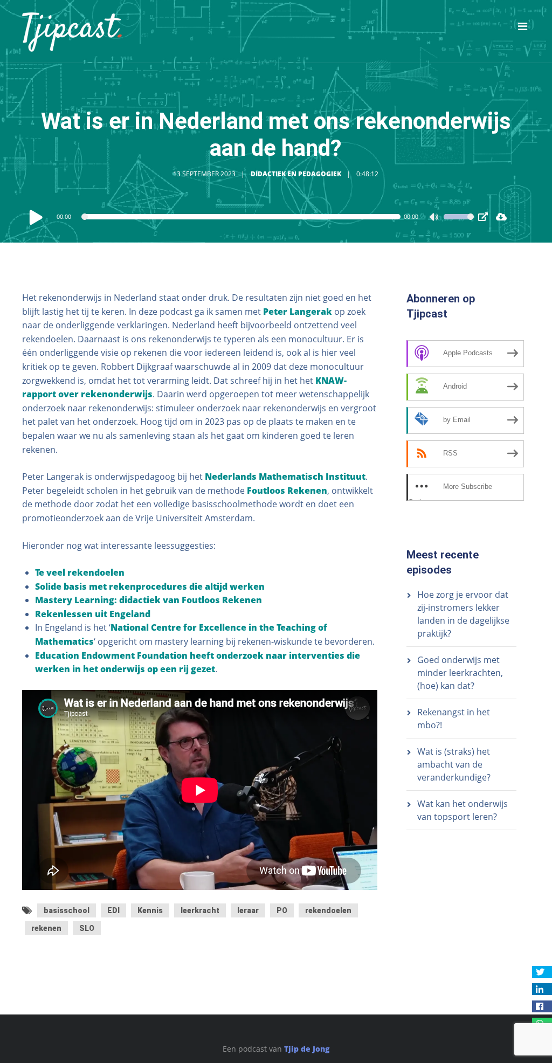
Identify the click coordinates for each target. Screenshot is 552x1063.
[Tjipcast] (72, 31)
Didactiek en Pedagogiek (296, 173)
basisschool (66, 910)
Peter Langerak (297, 311)
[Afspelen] (36, 216)
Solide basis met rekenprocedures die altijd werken (150, 586)
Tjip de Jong (306, 1049)
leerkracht (200, 910)
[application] (250, 216)
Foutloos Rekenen (287, 490)
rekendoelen (328, 910)
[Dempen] (435, 218)
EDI (113, 910)
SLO (86, 928)
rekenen (46, 928)
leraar (248, 910)
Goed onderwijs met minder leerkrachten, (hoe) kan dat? (460, 673)
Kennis (150, 910)
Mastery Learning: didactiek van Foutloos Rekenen (148, 600)
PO (282, 910)
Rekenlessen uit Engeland (92, 614)
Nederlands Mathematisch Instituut (285, 476)
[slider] (459, 223)
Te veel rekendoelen (80, 572)
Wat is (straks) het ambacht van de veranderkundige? (454, 764)
